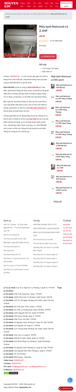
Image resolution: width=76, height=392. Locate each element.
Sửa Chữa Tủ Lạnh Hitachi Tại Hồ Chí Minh (16, 271)
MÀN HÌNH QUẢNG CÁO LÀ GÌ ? (45, 224)
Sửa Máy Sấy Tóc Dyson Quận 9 (45, 266)
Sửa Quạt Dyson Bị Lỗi (12, 254)
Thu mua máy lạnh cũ (12, 247)
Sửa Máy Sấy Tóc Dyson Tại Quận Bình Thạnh (46, 249)
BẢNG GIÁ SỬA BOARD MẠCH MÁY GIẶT (46, 234)
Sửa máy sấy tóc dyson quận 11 (45, 258)
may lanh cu (34, 119)
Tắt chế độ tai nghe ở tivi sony (45, 243)
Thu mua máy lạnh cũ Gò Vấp (15, 239)
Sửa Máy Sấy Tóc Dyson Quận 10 (45, 262)
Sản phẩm (40, 4)
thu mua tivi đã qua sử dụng (67, 234)
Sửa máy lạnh (9, 251)
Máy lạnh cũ (27, 14)
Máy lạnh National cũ (41, 14)
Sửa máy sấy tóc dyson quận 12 (45, 254)
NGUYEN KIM (11, 4)
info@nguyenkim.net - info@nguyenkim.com (29, 367)
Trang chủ (22, 4)
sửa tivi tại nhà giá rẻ (11, 235)
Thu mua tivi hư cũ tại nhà (43, 239)
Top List (56, 4)
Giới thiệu (29, 4)
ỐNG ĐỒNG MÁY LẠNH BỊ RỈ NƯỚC (46, 228)
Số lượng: (42, 46)
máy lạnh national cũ (38, 108)
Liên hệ (51, 4)
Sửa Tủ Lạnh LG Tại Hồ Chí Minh (16, 265)
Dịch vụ (46, 4)
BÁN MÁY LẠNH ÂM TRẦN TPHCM (16, 243)
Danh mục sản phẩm (66, 4)
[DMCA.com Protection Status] (11, 373)
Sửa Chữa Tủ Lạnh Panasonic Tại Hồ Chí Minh (16, 260)
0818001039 (49, 56)
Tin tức (34, 4)
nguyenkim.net (18, 370)
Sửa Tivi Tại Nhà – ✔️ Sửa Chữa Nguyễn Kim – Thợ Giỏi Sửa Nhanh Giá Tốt (16, 228)
